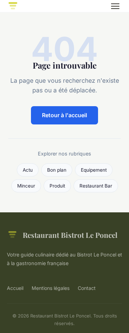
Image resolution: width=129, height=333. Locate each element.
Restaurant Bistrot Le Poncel (70, 235)
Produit (57, 186)
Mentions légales (50, 288)
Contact (87, 288)
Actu (28, 170)
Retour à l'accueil (64, 115)
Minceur (26, 186)
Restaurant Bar (95, 186)
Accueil (15, 288)
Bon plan (56, 170)
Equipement (94, 170)
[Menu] (115, 6)
